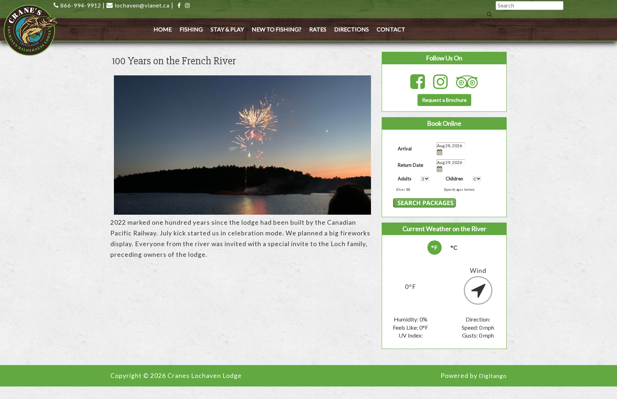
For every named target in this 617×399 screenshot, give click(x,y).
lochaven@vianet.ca (142, 5)
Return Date (410, 165)
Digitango (493, 375)
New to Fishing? (276, 29)
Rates (317, 29)
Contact (391, 29)
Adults (404, 178)
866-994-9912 (80, 5)
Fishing (191, 29)
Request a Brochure (444, 100)
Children (454, 178)
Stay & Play (227, 29)
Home (163, 29)
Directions (351, 29)
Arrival (405, 148)
